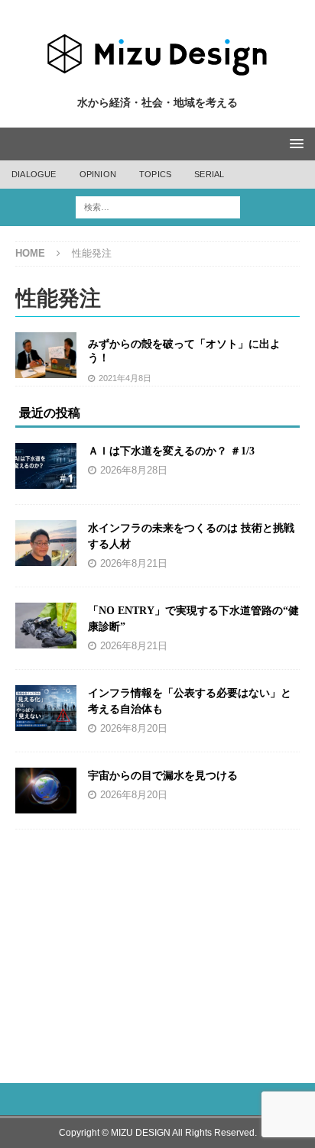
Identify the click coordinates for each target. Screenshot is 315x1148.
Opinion (98, 174)
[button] (294, 143)
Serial (209, 174)
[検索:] (158, 206)
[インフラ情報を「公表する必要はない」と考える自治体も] (45, 708)
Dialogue (34, 174)
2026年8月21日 (133, 563)
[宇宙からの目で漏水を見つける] (45, 790)
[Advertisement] (158, 948)
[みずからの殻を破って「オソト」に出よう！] (45, 355)
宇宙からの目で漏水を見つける (163, 775)
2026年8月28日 (133, 470)
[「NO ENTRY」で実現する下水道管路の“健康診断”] (45, 625)
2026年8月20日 (133, 728)
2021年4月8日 (125, 378)
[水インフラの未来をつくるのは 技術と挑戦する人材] (45, 543)
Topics (155, 174)
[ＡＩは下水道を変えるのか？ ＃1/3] (45, 466)
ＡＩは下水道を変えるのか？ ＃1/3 (171, 451)
